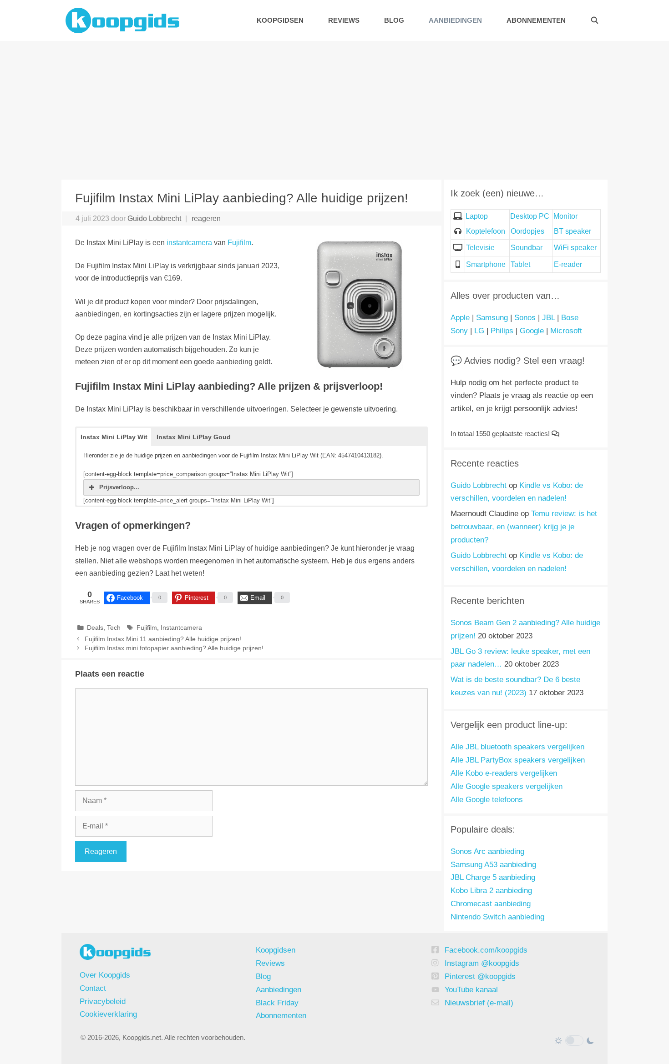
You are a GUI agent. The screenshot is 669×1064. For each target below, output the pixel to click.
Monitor (565, 216)
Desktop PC (529, 216)
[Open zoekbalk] (594, 20)
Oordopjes (527, 231)
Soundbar (526, 247)
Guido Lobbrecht (479, 485)
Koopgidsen (280, 20)
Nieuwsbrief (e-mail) (479, 1003)
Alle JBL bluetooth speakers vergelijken (517, 747)
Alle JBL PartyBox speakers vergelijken (518, 760)
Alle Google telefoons (487, 799)
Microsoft (566, 330)
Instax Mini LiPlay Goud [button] (194, 437)
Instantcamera (181, 627)
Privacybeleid (103, 1001)
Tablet (520, 264)
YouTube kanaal (471, 989)
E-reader (568, 264)
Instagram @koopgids (482, 963)
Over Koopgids (105, 975)
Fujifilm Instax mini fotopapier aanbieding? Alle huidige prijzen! (174, 648)
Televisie (480, 247)
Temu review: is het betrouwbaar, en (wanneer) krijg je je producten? (524, 526)
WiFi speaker (575, 247)
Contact (93, 988)
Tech (114, 627)
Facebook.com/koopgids (486, 950)
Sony (459, 330)
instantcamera (189, 242)
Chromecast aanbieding (491, 903)
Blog (394, 20)
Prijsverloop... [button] (119, 487)
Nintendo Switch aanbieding (497, 917)
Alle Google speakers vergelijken (507, 786)
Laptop (477, 216)
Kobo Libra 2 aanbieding (491, 890)
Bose (569, 317)
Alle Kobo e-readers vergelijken (504, 773)
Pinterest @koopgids (480, 976)
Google (532, 330)
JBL (548, 317)
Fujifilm (239, 242)
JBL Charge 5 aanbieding (493, 877)
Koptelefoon (485, 231)
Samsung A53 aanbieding (493, 864)
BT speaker (572, 231)
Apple (460, 317)
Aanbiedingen (455, 20)
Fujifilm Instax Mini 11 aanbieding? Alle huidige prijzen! (163, 639)
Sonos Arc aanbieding (487, 851)
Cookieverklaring (108, 1014)
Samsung (492, 317)
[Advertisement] (334, 109)
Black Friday (277, 1003)
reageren (206, 218)
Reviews (344, 20)
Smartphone (486, 264)
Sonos (525, 317)
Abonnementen (536, 20)
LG (479, 330)
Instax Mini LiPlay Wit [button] (114, 437)
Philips (502, 330)
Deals (95, 627)
